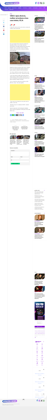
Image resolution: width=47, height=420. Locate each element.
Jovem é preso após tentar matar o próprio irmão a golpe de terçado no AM (13, 142)
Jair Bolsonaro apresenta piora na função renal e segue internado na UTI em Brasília (39, 208)
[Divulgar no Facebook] (4, 25)
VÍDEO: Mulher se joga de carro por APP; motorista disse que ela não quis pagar (26, 142)
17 (36, 333)
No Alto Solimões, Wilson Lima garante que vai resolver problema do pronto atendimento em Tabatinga (39, 27)
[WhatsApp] (44, 3)
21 (42, 333)
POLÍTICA (25, 7)
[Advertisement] (20, 36)
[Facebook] (36, 3)
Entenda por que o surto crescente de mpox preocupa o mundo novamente (39, 196)
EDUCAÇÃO (35, 7)
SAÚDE (30, 7)
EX (22, 119)
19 (39, 333)
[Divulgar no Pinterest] (4, 29)
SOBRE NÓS (11, 9)
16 (35, 333)
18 (38, 333)
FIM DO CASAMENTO (18, 120)
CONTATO (6, 9)
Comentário (13, 150)
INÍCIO (6, 7)
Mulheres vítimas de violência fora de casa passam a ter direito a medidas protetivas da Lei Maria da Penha (39, 100)
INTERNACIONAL (37, 125)
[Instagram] (38, 3)
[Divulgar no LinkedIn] (4, 33)
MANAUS (9, 7)
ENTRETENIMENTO (37, 221)
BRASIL (19, 7)
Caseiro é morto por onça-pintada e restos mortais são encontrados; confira (39, 204)
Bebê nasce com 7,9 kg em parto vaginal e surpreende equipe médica (40, 116)
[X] (41, 3)
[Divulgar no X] (4, 21)
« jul (35, 337)
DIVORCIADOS (16, 119)
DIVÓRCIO (20, 119)
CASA (13, 119)
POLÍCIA (36, 140)
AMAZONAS (14, 7)
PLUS (40, 7)
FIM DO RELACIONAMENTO (25, 120)
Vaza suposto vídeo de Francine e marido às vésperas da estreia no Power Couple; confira (39, 200)
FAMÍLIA (25, 119)
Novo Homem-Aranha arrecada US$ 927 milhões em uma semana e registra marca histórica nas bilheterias (40, 296)
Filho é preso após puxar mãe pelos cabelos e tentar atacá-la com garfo (39, 155)
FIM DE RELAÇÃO (12, 120)
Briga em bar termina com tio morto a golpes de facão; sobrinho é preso (19, 142)
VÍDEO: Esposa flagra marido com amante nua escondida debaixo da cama (39, 192)
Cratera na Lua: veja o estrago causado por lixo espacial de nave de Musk (39, 127)
